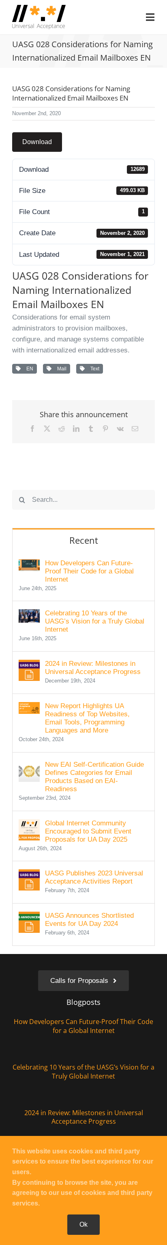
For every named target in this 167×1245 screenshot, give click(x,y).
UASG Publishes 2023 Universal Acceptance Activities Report (94, 877)
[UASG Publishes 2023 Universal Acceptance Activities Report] (29, 875)
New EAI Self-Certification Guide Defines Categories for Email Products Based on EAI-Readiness (94, 777)
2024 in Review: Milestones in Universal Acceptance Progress (93, 668)
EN (28, 369)
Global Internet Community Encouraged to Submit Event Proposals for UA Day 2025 (88, 831)
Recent (83, 540)
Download (37, 141)
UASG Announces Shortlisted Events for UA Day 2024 (89, 920)
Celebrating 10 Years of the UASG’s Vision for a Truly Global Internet (94, 621)
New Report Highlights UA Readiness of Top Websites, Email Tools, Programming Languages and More (87, 718)
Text (93, 369)
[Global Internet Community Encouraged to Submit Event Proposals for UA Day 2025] (29, 825)
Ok (83, 1224)
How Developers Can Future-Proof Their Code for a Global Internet (89, 571)
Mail (60, 369)
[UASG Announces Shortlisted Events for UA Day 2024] (29, 917)
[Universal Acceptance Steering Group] (39, 8)
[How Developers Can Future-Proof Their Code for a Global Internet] (29, 565)
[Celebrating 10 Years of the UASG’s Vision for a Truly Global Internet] (29, 615)
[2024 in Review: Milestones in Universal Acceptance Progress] (29, 665)
